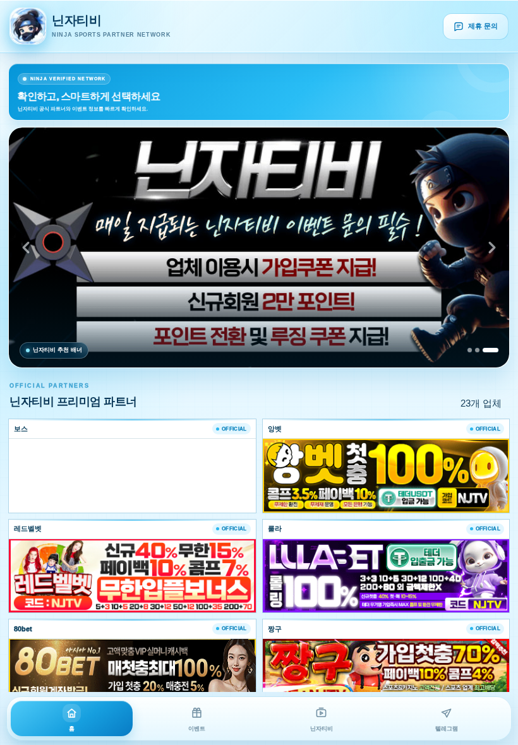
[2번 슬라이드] (477, 350)
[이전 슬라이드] (26, 247)
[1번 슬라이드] (469, 350)
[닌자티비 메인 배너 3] (259, 247)
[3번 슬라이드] (490, 350)
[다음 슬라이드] (492, 247)
